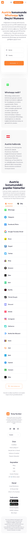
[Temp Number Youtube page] (14, 428)
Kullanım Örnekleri (14, 453)
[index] (2, 2)
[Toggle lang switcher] (11, 2)
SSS (14, 468)
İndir (14, 471)
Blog (14, 465)
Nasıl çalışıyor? (14, 447)
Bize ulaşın (14, 513)
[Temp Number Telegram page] (17, 428)
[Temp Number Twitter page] (10, 428)
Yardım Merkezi (14, 474)
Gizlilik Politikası (14, 510)
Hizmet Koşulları (14, 507)
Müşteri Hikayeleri (14, 456)
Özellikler (14, 444)
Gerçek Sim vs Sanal (14, 450)
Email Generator (14, 486)
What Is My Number (14, 492)
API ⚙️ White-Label (14, 477)
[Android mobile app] (14, 504)
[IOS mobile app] (14, 501)
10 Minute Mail (14, 489)
